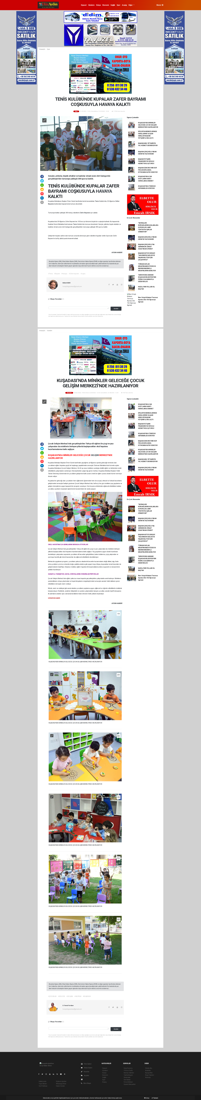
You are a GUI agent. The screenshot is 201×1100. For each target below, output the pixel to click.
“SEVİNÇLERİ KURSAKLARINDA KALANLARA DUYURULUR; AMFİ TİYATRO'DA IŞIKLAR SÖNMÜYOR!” (148, 227)
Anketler (148, 1070)
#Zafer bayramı (74, 274)
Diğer (131, 5)
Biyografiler (149, 1073)
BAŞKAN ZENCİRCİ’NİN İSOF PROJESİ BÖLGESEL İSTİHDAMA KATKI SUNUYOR (148, 170)
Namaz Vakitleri (129, 1073)
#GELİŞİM (69, 996)
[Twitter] (43, 1074)
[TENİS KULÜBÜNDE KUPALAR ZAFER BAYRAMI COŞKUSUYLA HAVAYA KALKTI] (81, 143)
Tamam (155, 1098)
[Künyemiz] (82, 1079)
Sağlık (113, 5)
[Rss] (58, 1074)
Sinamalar (127, 1077)
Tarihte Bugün (128, 1075)
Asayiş (124, 5)
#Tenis (50, 274)
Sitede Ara (148, 1068)
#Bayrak (57, 274)
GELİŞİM (95, 455)
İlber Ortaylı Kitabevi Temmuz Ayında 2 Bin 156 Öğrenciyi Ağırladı (148, 300)
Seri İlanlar (127, 1080)
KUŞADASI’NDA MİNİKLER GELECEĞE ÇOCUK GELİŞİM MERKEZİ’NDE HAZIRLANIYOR (148, 125)
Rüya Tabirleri (149, 1075)
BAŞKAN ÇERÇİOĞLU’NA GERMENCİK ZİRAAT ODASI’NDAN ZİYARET (146, 247)
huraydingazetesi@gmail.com (72, 286)
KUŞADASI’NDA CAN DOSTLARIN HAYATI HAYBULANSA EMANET (146, 179)
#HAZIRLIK (77, 996)
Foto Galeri (87, 1064)
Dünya (98, 5)
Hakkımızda (42, 1081)
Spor (118, 5)
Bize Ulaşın (87, 1083)
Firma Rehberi (128, 1082)
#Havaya (64, 274)
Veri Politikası (43, 1086)
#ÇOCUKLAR (52, 996)
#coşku (83, 274)
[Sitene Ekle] (65, 1074)
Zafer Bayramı (85, 213)
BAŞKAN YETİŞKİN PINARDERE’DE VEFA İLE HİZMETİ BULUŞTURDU (146, 161)
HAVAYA (104, 191)
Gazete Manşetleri (130, 1084)
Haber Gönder (60, 1086)
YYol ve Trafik (128, 1070)
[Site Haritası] (61, 1074)
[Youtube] (50, 1074)
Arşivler (86, 1075)
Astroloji (147, 1077)
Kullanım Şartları (61, 1081)
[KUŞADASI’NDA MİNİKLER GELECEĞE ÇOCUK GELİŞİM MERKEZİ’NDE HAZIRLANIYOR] (81, 418)
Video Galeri (88, 1068)
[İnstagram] (47, 1074)
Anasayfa (42, 49)
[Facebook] (39, 1074)
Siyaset (83, 5)
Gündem (91, 5)
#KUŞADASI (87, 996)
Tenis (97, 201)
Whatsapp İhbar (61, 1083)
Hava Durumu (128, 1068)
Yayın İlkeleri (43, 1083)
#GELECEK (61, 996)
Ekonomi (105, 5)
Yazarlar (86, 1071)
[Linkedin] (54, 1074)
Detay (147, 1098)
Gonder (116, 308)
